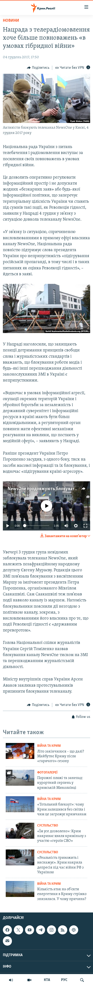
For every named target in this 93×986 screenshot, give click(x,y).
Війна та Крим (49, 746)
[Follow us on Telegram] (40, 929)
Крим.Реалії (22, 495)
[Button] (38, 68)
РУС (64, 980)
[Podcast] (73, 929)
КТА (47, 980)
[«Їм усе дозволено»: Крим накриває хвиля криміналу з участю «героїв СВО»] (20, 831)
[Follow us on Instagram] (51, 929)
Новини (11, 21)
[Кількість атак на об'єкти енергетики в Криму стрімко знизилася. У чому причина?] (20, 889)
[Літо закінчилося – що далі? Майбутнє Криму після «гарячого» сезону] (20, 751)
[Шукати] (82, 980)
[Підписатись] (7, 940)
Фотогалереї (47, 772)
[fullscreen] (85, 525)
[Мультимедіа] (29, 980)
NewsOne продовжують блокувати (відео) (49, 489)
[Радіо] (11, 980)
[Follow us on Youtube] (29, 929)
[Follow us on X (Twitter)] (18, 929)
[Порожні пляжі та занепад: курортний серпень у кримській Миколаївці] (20, 778)
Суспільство (47, 825)
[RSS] (62, 929)
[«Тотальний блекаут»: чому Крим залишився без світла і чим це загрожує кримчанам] (20, 804)
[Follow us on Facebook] (7, 929)
